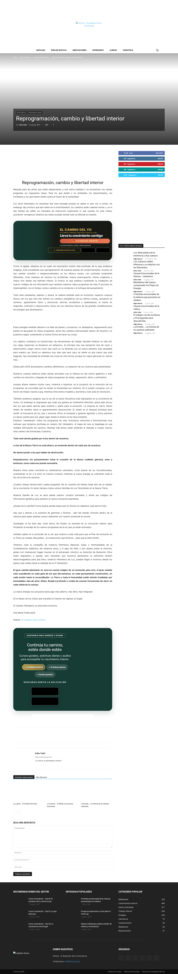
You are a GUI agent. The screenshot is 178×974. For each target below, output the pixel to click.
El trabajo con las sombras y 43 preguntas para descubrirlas (146, 318)
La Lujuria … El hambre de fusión (25, 804)
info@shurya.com (72, 961)
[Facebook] (31, 737)
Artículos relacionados (24, 777)
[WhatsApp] (49, 737)
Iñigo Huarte (137, 259)
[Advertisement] (89, 10)
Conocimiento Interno (41, 57)
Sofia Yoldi (23, 125)
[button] (157, 50)
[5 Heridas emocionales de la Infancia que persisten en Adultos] (124, 301)
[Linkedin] (55, 737)
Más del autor (41, 777)
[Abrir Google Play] (88, 250)
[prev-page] (15, 811)
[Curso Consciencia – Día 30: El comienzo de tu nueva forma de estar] (19, 902)
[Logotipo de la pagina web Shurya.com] (88, 35)
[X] (37, 737)
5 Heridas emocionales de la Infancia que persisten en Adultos (146, 297)
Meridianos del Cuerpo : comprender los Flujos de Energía (145, 285)
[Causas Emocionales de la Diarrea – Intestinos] (124, 276)
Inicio (15, 57)
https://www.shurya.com (43, 757)
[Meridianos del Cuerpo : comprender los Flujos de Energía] (124, 286)
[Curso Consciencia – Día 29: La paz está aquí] (19, 914)
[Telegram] (67, 737)
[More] (74, 737)
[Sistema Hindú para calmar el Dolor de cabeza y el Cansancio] (72, 927)
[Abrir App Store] (103, 250)
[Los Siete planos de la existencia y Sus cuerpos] (124, 255)
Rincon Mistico (25, 57)
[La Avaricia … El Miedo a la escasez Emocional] (62, 792)
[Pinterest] (43, 737)
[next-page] (19, 811)
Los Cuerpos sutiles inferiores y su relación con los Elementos (146, 264)
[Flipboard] (128, 958)
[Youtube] (156, 958)
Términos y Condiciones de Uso (153, 971)
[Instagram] (135, 957)
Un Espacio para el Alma (33, 619)
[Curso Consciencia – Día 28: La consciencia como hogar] (19, 927)
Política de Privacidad (131, 971)
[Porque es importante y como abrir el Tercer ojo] (72, 914)
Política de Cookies (115, 971)
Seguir (160, 158)
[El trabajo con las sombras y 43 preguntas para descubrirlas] (124, 317)
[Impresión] (61, 737)
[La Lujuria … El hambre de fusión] (28, 792)
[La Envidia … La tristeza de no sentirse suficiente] (96, 792)
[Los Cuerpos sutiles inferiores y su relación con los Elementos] (124, 264)
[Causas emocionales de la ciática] (124, 309)
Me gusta (159, 153)
